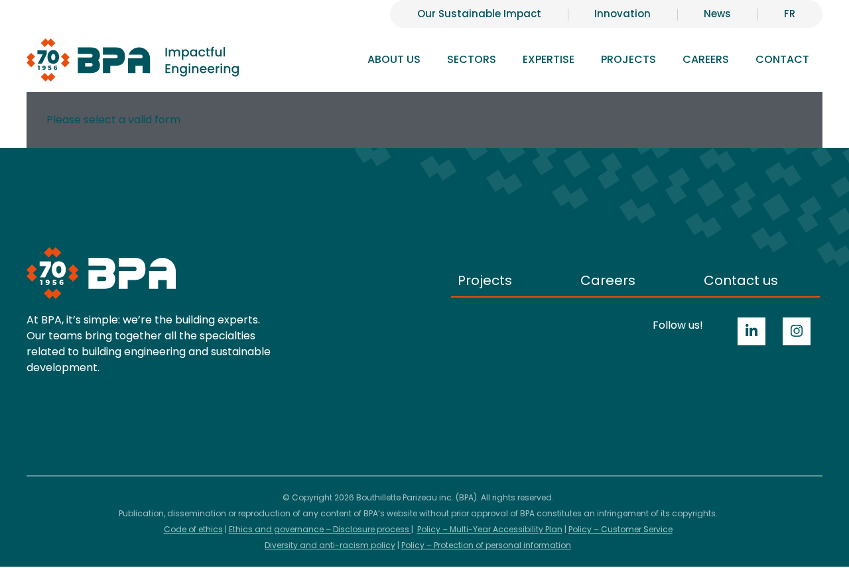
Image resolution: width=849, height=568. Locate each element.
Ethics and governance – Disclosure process (320, 529)
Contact (782, 59)
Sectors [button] (471, 59)
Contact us (741, 280)
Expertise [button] (548, 59)
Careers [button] (706, 59)
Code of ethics (193, 529)
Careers (607, 280)
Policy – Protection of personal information (486, 545)
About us (394, 59)
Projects (628, 59)
